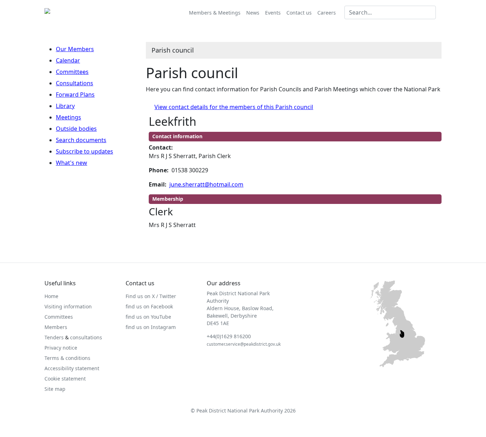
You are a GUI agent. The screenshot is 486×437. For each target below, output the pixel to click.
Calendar (68, 60)
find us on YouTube (148, 316)
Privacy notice (60, 347)
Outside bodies (76, 129)
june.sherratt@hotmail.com (206, 184)
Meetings (68, 117)
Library (65, 106)
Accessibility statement (71, 368)
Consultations (74, 83)
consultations (86, 337)
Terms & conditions (67, 358)
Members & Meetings (215, 12)
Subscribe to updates (84, 151)
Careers (326, 12)
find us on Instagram (151, 327)
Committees (72, 72)
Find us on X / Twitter (151, 296)
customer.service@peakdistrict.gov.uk (244, 344)
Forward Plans (75, 94)
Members (55, 327)
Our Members (75, 49)
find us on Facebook (149, 306)
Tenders (54, 337)
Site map (54, 388)
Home (51, 296)
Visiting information (68, 306)
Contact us (299, 12)
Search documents (81, 140)
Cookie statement (65, 378)
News (252, 12)
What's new (71, 163)
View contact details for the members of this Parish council (233, 107)
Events (273, 12)
